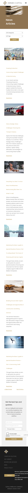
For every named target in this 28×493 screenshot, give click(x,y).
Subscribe (14, 439)
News (5, 465)
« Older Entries (8, 389)
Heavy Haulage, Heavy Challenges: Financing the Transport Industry (13, 128)
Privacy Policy (8, 468)
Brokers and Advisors (10, 462)
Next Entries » (20, 389)
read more (9, 98)
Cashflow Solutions (10, 456)
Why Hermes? (8, 459)
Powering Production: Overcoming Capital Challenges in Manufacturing (15, 72)
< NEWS (8, 16)
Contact (9, 475)
